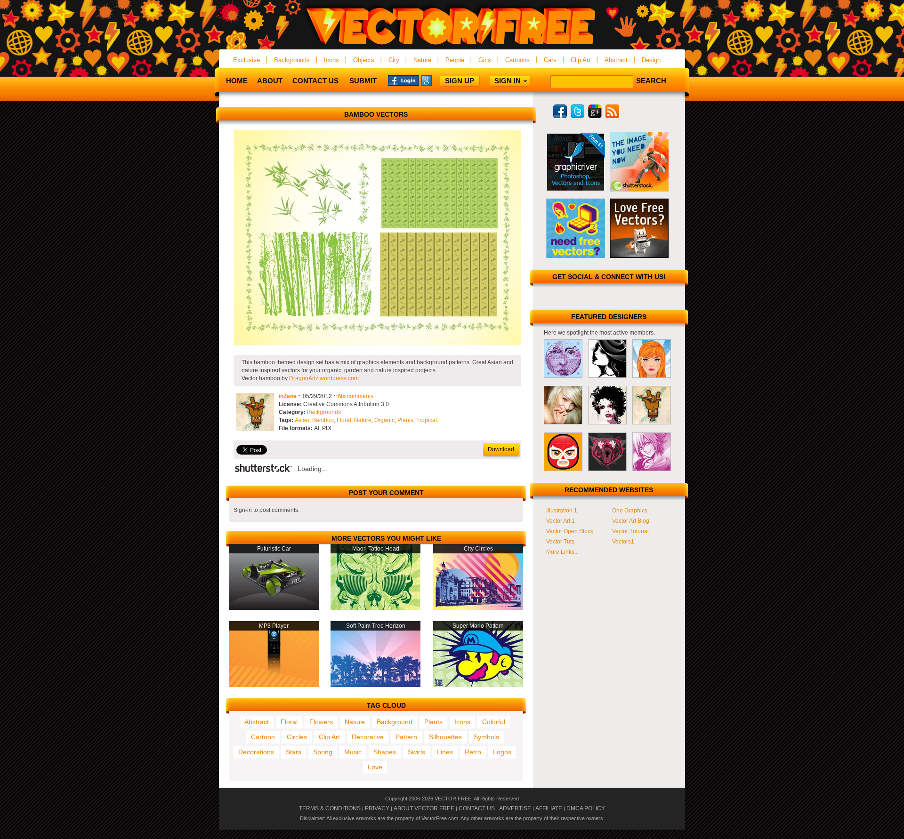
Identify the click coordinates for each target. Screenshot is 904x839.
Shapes (384, 752)
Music (353, 752)
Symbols (486, 737)
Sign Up (459, 81)
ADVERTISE (515, 808)
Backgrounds (292, 60)
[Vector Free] (452, 45)
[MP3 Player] (274, 685)
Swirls (416, 752)
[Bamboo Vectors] (377, 343)
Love (375, 767)
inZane (288, 396)
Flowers (321, 722)
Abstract (616, 60)
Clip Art (580, 60)
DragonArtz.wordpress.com (324, 378)
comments (355, 396)
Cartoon (263, 737)
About (269, 81)
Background (394, 722)
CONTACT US (477, 808)
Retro (473, 752)
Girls (484, 60)
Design (651, 60)
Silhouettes (445, 737)
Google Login (436, 80)
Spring (322, 752)
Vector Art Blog (630, 521)
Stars (293, 752)
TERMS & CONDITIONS (330, 808)
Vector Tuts (560, 541)
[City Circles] (478, 608)
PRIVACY (377, 808)
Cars (550, 60)
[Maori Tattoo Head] (375, 608)
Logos (502, 752)
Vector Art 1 (560, 521)
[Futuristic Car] (274, 608)
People (454, 60)
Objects (363, 60)
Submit (363, 81)
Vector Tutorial (630, 531)
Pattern (406, 737)
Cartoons (517, 60)
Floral (344, 420)
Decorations (256, 752)
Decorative (368, 737)
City (393, 60)
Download (501, 449)
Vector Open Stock (569, 531)
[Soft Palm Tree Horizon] (375, 685)
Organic (384, 420)
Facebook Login (403, 80)
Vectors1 (623, 541)
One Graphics (629, 510)
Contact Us (315, 81)
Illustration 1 (561, 510)
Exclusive (246, 60)
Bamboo (323, 420)
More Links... (562, 552)
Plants (405, 420)
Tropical (426, 420)
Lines (445, 752)
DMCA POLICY (585, 808)
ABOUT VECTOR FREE (424, 808)
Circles (297, 737)
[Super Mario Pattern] (478, 685)
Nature (422, 60)
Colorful (493, 722)
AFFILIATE (548, 808)
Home (237, 81)
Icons (331, 60)
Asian (302, 420)
